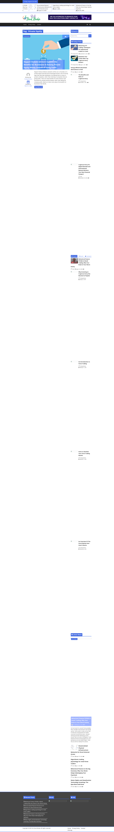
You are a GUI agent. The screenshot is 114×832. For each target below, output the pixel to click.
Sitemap (70, 830)
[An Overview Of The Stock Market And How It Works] (74, 541)
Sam (73, 72)
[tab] (74, 256)
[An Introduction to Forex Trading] (74, 361)
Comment (88, 256)
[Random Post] (87, 24)
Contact (39, 24)
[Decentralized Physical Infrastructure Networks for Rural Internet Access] (74, 749)
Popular (75, 256)
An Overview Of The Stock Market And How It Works (84, 543)
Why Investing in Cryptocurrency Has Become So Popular (84, 274)
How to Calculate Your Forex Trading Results (84, 453)
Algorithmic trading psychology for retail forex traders (79, 761)
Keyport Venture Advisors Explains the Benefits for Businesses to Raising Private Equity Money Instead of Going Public (42, 65)
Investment (27, 36)
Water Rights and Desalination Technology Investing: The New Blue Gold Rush (81, 782)
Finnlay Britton (28, 79)
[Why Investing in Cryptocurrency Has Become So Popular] (74, 272)
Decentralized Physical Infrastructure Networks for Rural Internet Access (80, 750)
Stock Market (74, 639)
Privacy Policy (31, 24)
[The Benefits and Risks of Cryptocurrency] (74, 74)
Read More (38, 87)
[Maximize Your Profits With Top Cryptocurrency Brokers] (74, 60)
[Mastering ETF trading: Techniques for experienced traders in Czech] (74, 49)
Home (25, 24)
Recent (81, 256)
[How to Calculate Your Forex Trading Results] (74, 451)
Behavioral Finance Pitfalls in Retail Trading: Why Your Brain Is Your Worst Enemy (80, 262)
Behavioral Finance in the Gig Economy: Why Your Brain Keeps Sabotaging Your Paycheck (34, 815)
